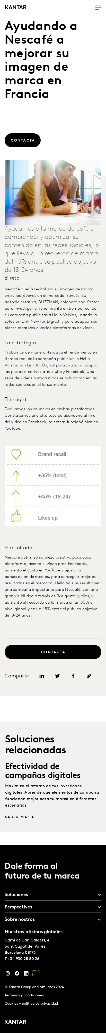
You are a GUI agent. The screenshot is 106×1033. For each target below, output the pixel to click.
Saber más (17, 817)
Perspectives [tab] (18, 907)
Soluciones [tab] (16, 895)
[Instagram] (8, 974)
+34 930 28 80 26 (23, 959)
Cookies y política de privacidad (31, 1004)
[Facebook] (17, 974)
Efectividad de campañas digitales (43, 771)
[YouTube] (35, 974)
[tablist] (53, 939)
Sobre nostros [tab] (20, 919)
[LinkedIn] (26, 974)
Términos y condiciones (24, 995)
